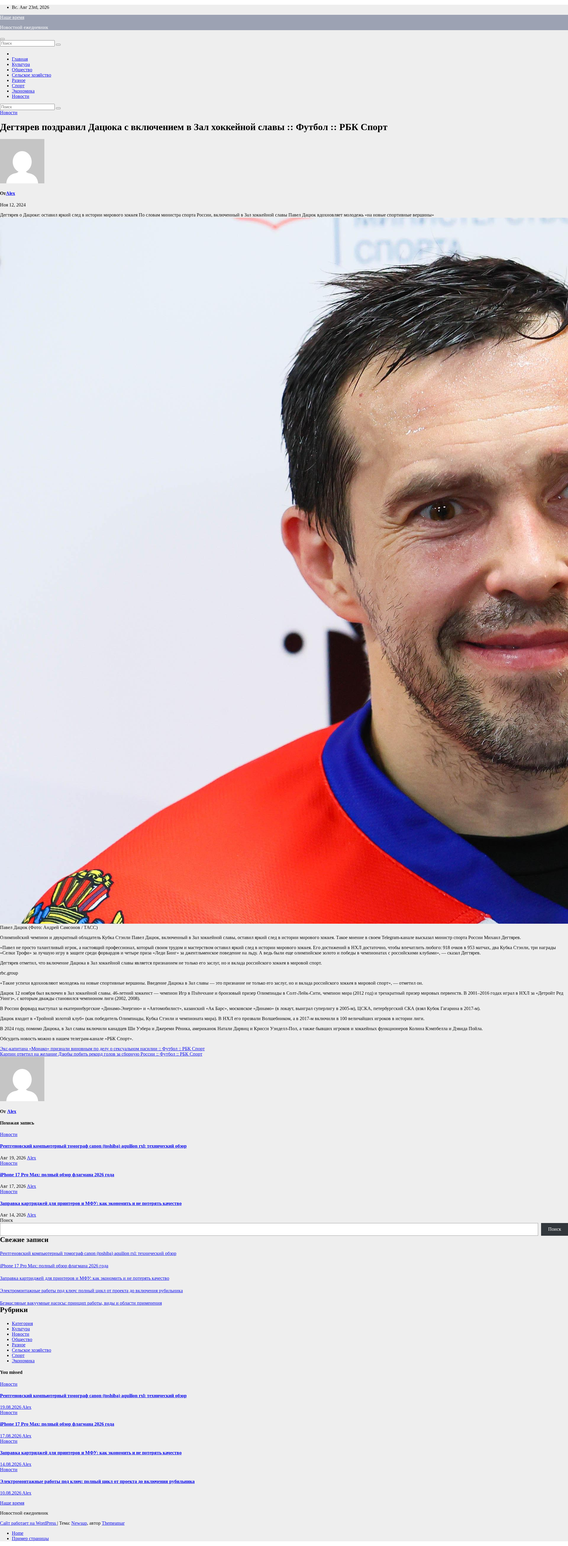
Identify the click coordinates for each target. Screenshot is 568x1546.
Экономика (23, 90)
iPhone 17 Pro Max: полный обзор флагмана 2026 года (57, 1174)
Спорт (18, 85)
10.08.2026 (11, 1492)
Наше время (12, 17)
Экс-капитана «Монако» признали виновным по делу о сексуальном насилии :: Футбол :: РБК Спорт (102, 1048)
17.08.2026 (11, 1435)
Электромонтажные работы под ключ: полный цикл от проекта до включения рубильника (91, 1290)
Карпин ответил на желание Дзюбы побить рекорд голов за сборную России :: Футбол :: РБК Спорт (101, 1053)
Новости (20, 96)
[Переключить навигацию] (2, 39)
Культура (21, 64)
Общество (22, 69)
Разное (18, 80)
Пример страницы (30, 1538)
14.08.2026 (11, 1464)
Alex (10, 193)
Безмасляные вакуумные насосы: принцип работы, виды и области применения (81, 1303)
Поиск (6, 1220)
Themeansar (113, 1523)
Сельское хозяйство (31, 74)
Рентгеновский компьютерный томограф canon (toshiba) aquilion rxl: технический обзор (93, 1145)
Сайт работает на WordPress (28, 1523)
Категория (22, 1323)
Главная (20, 59)
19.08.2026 (11, 1407)
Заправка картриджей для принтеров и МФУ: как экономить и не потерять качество (91, 1203)
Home (17, 1533)
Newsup (79, 1523)
